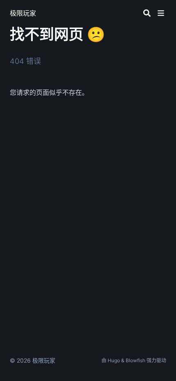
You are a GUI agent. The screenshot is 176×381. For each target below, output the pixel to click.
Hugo (114, 360)
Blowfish (135, 360)
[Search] (147, 13)
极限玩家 (23, 13)
